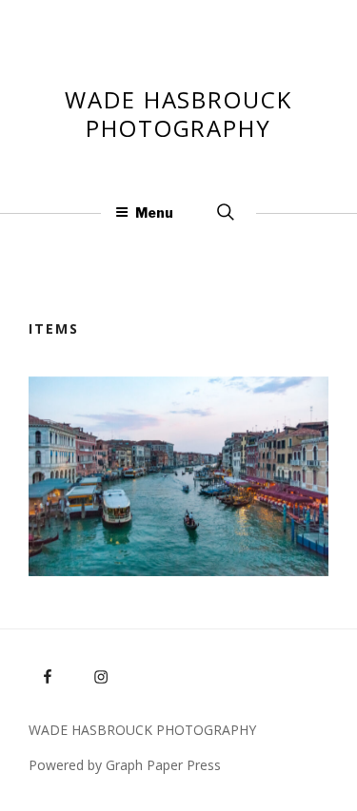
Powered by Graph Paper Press (125, 765)
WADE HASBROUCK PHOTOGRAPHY (178, 114)
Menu (154, 212)
